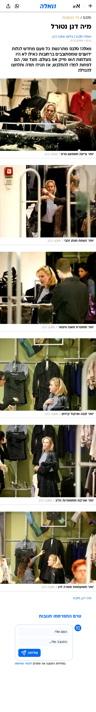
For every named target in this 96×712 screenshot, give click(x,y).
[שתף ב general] (8, 6)
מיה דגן (86, 598)
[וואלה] (48, 6)
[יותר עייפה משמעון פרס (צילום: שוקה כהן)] (48, 118)
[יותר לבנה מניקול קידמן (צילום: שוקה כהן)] (48, 378)
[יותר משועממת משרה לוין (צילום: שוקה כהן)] (48, 551)
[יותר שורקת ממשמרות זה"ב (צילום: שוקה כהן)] (48, 465)
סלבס (76, 598)
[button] (76, 6)
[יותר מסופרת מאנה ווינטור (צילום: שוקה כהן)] (48, 292)
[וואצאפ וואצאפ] (17, 6)
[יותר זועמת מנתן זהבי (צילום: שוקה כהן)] (48, 205)
